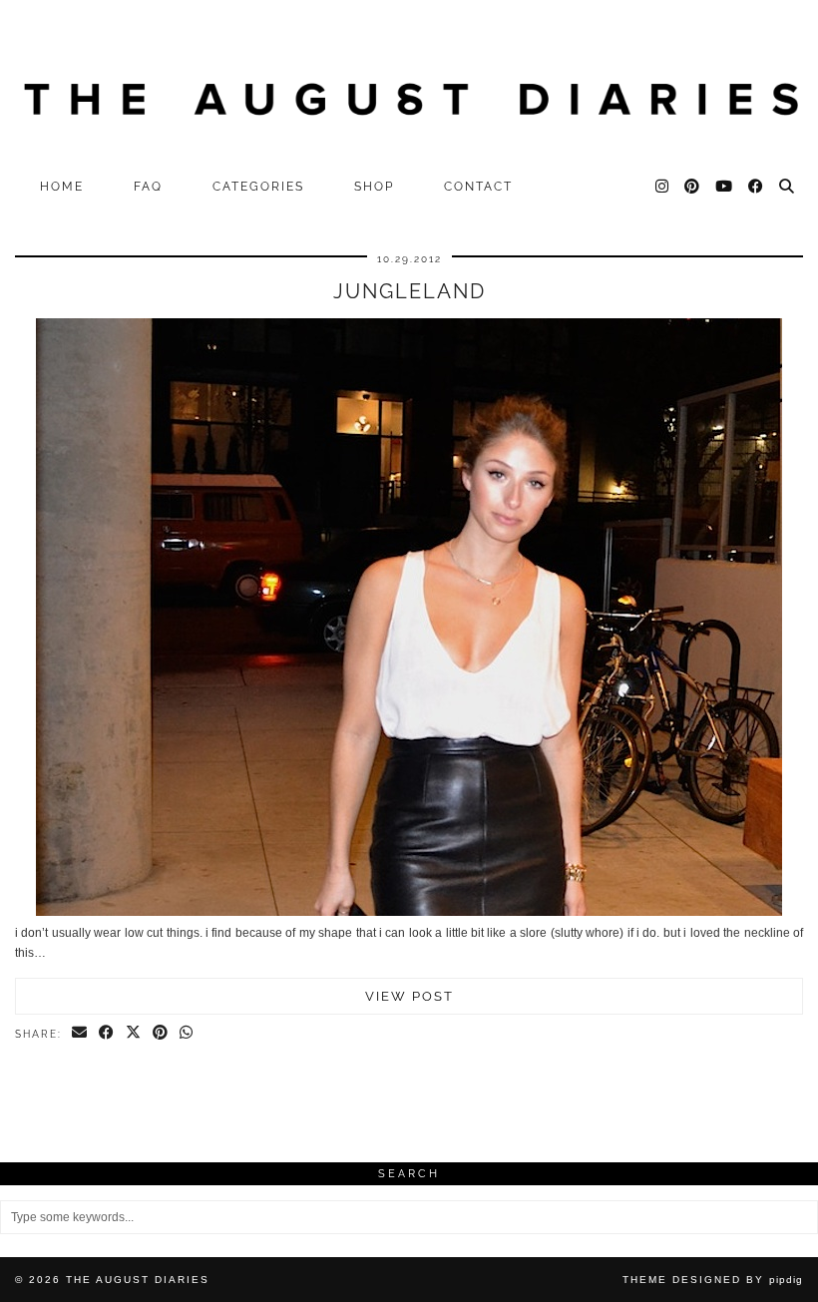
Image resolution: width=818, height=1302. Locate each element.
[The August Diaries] (409, 84)
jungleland (409, 291)
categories (258, 187)
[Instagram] (662, 187)
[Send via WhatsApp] (187, 1034)
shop (374, 187)
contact (478, 187)
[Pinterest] (692, 187)
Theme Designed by (712, 1279)
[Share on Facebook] (107, 1034)
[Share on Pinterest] (161, 1034)
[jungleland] (409, 912)
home (62, 187)
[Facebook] (756, 187)
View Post (409, 996)
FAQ (148, 187)
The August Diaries (137, 1279)
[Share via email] (80, 1034)
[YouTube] (724, 187)
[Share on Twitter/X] (134, 1034)
